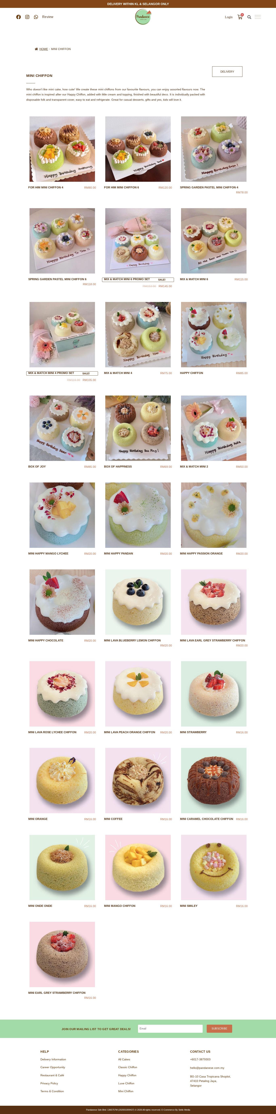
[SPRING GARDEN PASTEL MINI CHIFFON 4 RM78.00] (214, 149)
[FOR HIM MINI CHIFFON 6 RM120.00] (138, 149)
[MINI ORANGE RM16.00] (62, 780)
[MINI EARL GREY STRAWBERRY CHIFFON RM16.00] (62, 954)
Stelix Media (184, 1110)
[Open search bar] (249, 17)
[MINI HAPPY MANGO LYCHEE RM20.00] (62, 515)
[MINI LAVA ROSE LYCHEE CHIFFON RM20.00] (62, 694)
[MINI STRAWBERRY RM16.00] (214, 694)
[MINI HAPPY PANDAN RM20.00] (138, 515)
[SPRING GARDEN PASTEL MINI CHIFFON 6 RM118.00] (62, 241)
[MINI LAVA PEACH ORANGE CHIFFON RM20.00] (138, 694)
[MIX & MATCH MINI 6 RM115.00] (214, 241)
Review (48, 17)
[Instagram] (27, 17)
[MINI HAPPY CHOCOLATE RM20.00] (62, 602)
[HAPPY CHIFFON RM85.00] (214, 334)
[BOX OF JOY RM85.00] (62, 428)
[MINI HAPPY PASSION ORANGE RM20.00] (214, 515)
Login (229, 17)
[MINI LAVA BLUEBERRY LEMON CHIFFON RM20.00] (138, 602)
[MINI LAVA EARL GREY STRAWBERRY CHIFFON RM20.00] (214, 602)
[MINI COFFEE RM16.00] (138, 780)
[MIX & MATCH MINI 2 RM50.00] (214, 428)
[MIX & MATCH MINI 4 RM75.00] (138, 334)
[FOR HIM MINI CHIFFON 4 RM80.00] (62, 149)
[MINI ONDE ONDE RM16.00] (62, 867)
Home (43, 49)
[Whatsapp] (36, 17)
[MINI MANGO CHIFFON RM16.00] (138, 867)
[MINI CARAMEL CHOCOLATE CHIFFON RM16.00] (214, 780)
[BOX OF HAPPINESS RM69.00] (138, 428)
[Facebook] (18, 17)
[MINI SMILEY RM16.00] (214, 867)
